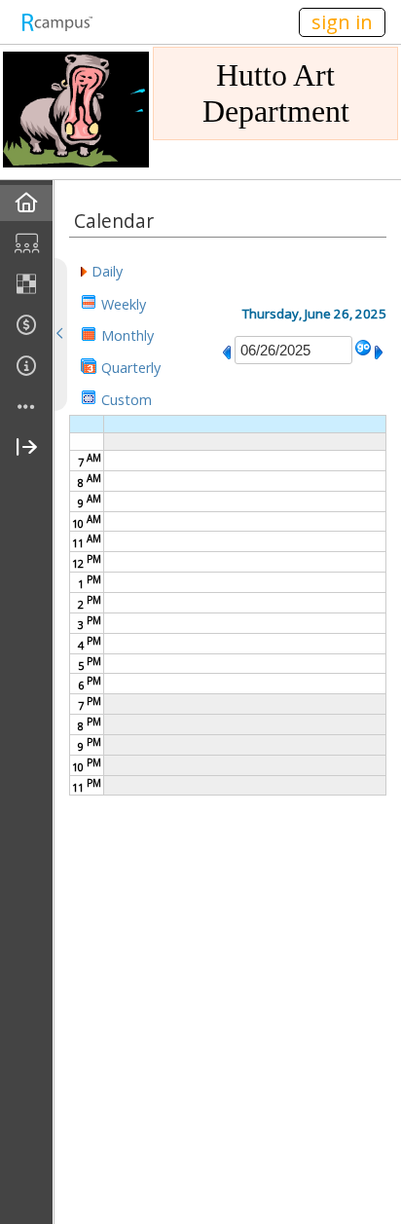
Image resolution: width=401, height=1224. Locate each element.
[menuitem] (26, 203)
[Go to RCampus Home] (56, 22)
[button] (102, 270)
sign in (342, 22)
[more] (26, 407)
